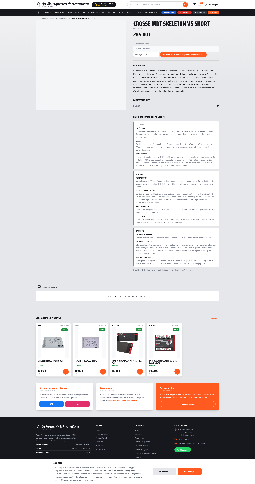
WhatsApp (184, 450)
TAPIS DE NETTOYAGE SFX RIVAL (86, 360)
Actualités (200, 12)
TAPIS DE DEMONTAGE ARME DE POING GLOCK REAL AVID (163, 362)
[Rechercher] (185, 4)
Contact (213, 12)
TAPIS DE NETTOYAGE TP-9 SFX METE (50, 360)
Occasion (99, 430)
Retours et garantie (142, 442)
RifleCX (130, 12)
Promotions (185, 12)
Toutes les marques (147, 12)
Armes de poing (102, 434)
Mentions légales (141, 449)
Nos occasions (115, 12)
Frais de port (156, 270)
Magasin (138, 457)
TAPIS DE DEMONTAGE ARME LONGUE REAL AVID (127, 362)
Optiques (59, 12)
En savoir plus (90, 480)
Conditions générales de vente (186, 270)
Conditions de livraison (141, 270)
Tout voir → (215, 318)
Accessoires (101, 449)
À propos (139, 430)
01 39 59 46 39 (183, 439)
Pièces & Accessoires (93, 12)
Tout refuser (164, 471)
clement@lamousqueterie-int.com (123, 400)
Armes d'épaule (102, 438)
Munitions (73, 12)
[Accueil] (38, 12)
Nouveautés (169, 12)
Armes (46, 12)
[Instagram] (77, 404)
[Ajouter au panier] (66, 372)
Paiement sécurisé (142, 445)
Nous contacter (188, 404)
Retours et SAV (168, 270)
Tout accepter (189, 471)
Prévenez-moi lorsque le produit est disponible (183, 54)
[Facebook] (51, 404)
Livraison (138, 434)
